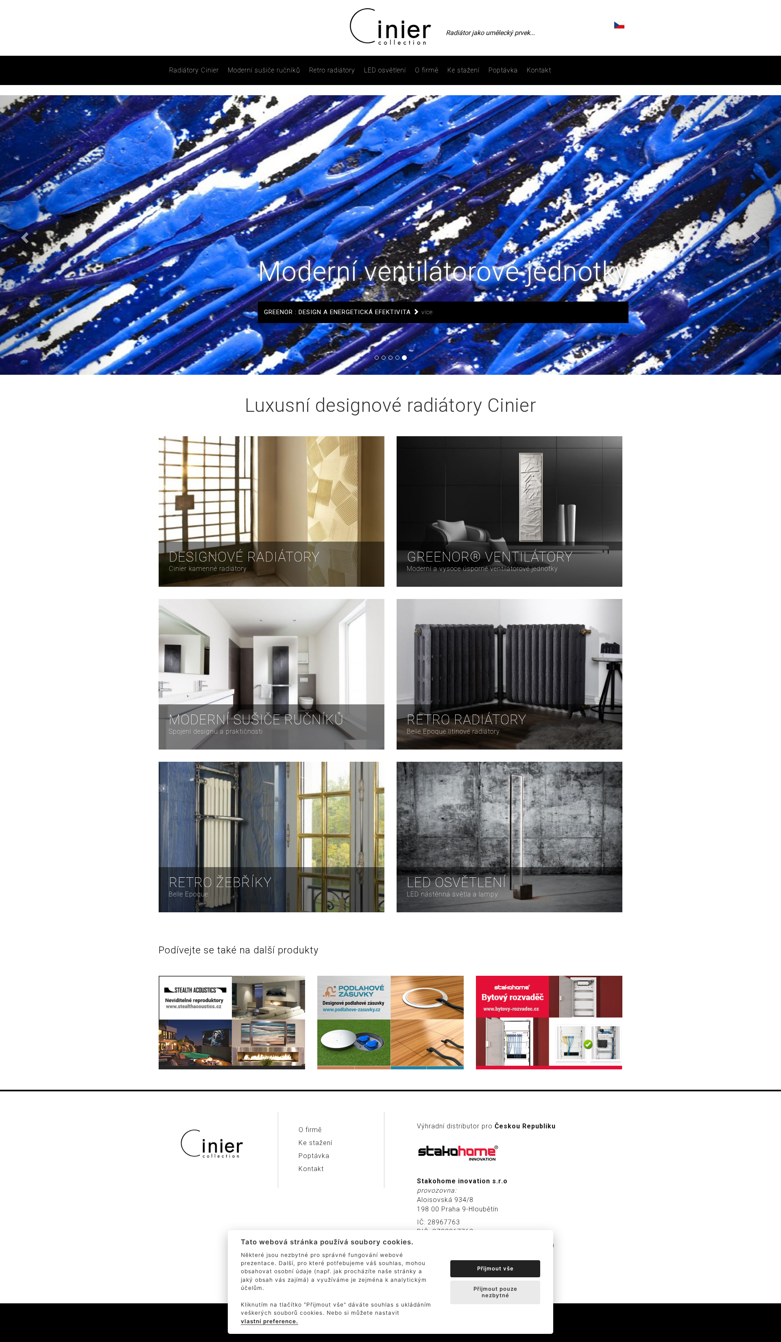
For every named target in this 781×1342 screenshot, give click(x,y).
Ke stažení (463, 70)
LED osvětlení (385, 70)
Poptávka (503, 70)
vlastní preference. (269, 1321)
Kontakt (539, 70)
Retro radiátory (332, 70)
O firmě (426, 70)
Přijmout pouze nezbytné (495, 1291)
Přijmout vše (495, 1268)
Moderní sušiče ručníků (264, 70)
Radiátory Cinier (194, 70)
